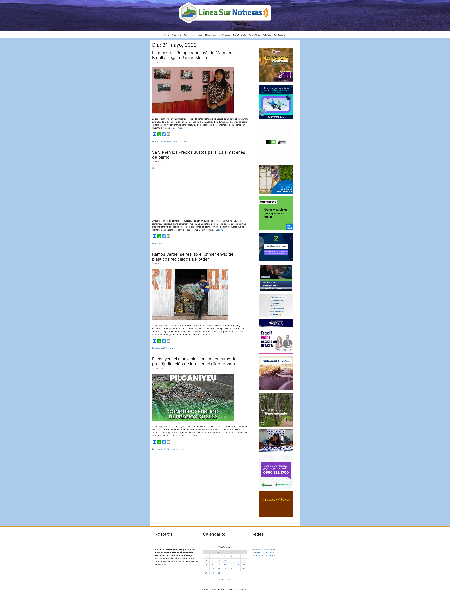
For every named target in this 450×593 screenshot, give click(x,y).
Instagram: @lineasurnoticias (265, 552)
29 (206, 573)
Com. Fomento (280, 35)
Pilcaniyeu (176, 35)
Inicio (166, 35)
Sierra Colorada (239, 35)
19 (231, 564)
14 (244, 560)
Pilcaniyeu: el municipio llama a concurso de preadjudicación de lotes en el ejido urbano (194, 361)
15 (206, 564)
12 (231, 560)
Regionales (182, 141)
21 (244, 564)
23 (212, 569)
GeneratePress (242, 589)
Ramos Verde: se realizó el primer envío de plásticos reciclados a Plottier (192, 257)
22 (206, 569)
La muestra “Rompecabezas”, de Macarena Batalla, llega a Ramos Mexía (193, 55)
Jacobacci (197, 35)
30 (212, 573)
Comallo (187, 35)
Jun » (228, 579)
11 (225, 560)
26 (231, 569)
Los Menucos (224, 35)
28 (244, 569)
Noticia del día (160, 141)
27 (237, 569)
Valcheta (267, 35)
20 (237, 564)
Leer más (177, 128)
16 (212, 564)
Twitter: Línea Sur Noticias (264, 555)
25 (225, 569)
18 (225, 564)
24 (219, 569)
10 (219, 560)
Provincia (158, 243)
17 (219, 564)
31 (219, 573)
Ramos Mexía (254, 35)
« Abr (221, 579)
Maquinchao (210, 35)
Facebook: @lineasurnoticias (265, 549)
